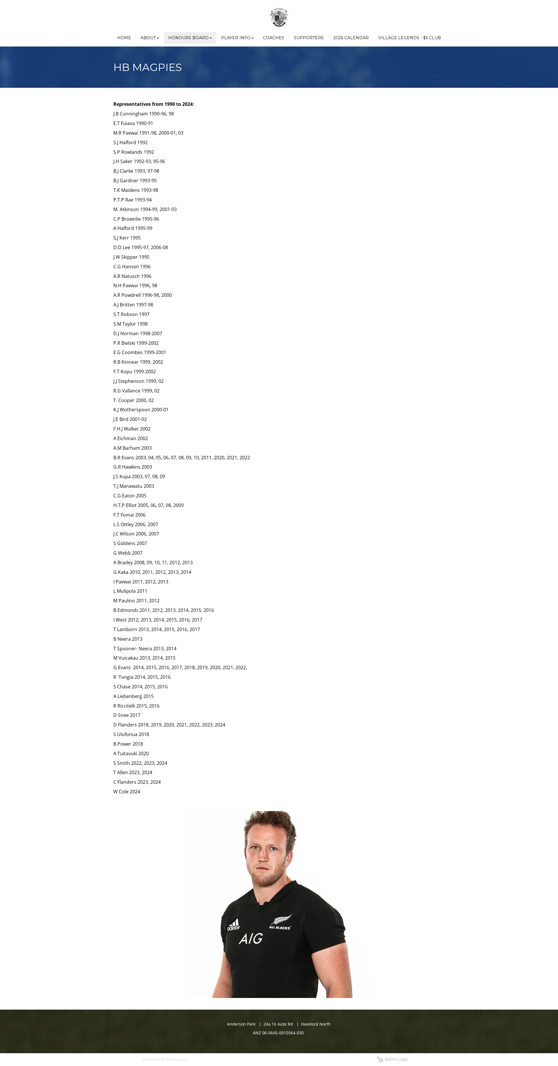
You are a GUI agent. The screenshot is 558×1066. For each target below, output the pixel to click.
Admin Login (395, 1059)
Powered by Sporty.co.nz (165, 1059)
